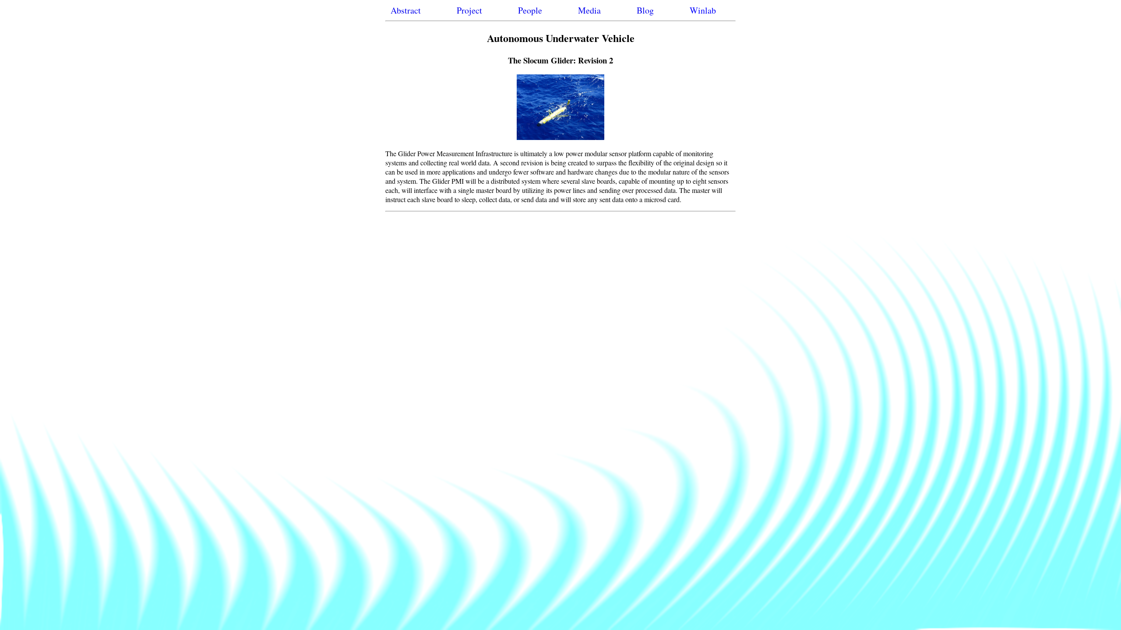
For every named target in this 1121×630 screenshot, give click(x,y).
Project (469, 10)
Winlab (703, 10)
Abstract (406, 10)
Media (589, 10)
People (530, 10)
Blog (645, 10)
